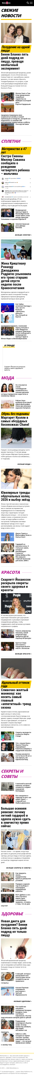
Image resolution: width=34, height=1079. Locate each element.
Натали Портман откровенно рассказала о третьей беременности (22, 991)
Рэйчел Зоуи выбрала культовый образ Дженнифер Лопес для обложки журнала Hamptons (23, 404)
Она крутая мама (22, 124)
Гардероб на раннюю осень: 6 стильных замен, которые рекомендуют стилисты (22, 548)
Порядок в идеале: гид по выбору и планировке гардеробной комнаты (23, 887)
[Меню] (31, 3)
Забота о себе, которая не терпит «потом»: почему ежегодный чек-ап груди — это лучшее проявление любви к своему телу (16, 1039)
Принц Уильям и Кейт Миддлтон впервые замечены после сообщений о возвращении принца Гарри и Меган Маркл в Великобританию (16, 333)
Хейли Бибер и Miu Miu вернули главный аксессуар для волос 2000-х (23, 558)
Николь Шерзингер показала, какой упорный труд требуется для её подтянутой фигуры (23, 634)
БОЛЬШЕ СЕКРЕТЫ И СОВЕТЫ (18, 868)
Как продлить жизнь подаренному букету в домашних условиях (23, 877)
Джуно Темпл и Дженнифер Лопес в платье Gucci (23, 535)
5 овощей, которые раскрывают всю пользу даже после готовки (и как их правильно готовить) (15, 978)
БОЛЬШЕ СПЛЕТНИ (23, 235)
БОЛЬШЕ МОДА (24, 464)
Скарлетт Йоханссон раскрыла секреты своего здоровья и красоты (14, 368)
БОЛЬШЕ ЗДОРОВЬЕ (22, 1001)
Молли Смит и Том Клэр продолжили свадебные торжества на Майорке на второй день (23, 97)
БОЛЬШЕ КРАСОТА (23, 654)
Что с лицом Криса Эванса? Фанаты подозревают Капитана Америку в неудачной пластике (24, 747)
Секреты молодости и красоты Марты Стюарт (23, 734)
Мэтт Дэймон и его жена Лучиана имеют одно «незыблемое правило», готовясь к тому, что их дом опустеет (16, 900)
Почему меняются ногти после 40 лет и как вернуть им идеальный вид (23, 757)
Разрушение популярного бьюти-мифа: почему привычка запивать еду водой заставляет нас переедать (16, 1026)
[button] (27, 3)
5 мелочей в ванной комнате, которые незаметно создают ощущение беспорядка (23, 787)
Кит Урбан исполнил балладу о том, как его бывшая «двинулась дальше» (23, 308)
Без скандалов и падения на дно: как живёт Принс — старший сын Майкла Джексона (23, 799)
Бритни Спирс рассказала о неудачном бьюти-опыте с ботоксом (23, 645)
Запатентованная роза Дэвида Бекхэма (22, 226)
